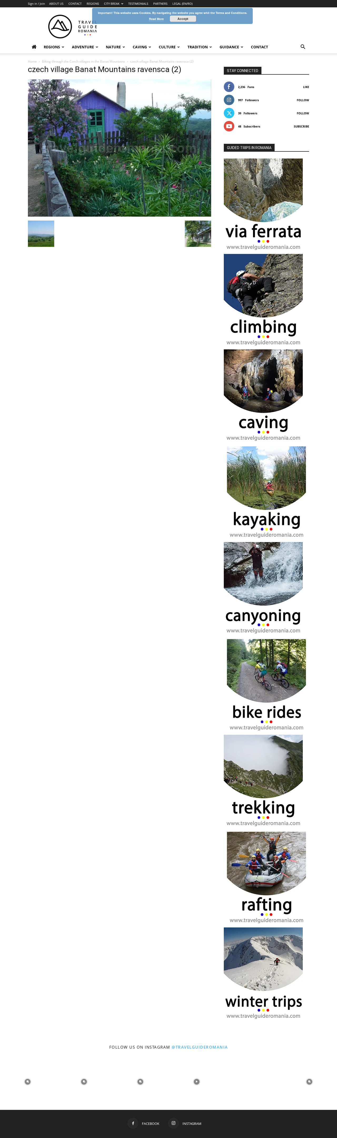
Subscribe (301, 126)
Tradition (197, 46)
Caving (140, 46)
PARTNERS (160, 4)
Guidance (229, 46)
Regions (52, 46)
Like (306, 87)
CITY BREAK (112, 4)
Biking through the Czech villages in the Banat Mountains (83, 61)
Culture (167, 46)
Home (32, 61)
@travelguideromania (200, 1047)
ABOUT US (56, 4)
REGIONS (93, 4)
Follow (303, 100)
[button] (302, 47)
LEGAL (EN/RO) (182, 4)
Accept (182, 18)
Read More (156, 19)
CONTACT (75, 4)
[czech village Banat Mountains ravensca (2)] (119, 215)
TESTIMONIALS (138, 4)
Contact (259, 46)
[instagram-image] (27, 1081)
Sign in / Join (36, 4)
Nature (113, 46)
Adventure (83, 46)
